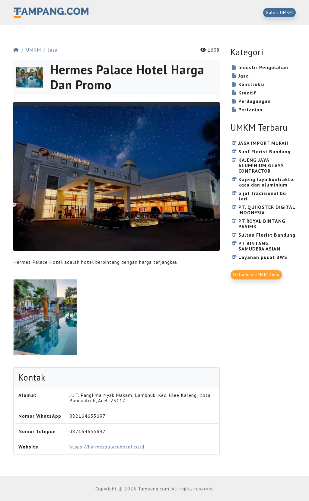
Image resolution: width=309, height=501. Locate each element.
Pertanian (250, 109)
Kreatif (247, 92)
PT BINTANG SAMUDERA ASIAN (259, 246)
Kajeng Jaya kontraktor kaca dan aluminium (266, 182)
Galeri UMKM (279, 12)
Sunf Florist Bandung (264, 151)
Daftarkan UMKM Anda (256, 274)
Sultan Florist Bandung (266, 235)
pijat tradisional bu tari (262, 195)
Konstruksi (251, 84)
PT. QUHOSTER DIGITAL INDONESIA (266, 209)
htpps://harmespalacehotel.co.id (106, 447)
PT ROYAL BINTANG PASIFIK (261, 223)
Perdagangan (254, 101)
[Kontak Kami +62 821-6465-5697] (45, 317)
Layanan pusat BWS (262, 257)
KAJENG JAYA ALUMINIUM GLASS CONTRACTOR (261, 165)
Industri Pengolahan (263, 67)
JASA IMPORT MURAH (263, 143)
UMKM (33, 50)
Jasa (53, 50)
